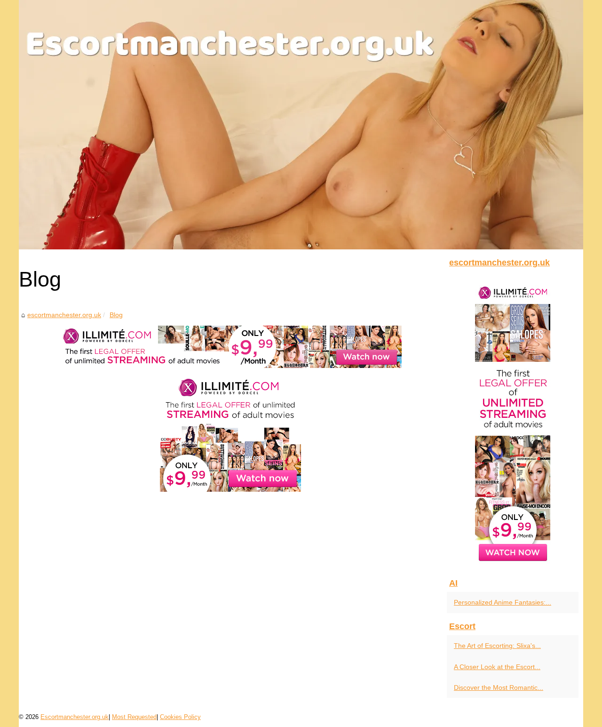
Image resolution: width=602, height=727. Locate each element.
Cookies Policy (180, 716)
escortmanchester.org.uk (64, 315)
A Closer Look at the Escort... (497, 667)
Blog (116, 315)
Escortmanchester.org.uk (74, 716)
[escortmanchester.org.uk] (301, 124)
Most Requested (134, 716)
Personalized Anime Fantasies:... (502, 602)
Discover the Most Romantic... (498, 687)
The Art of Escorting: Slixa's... (497, 645)
